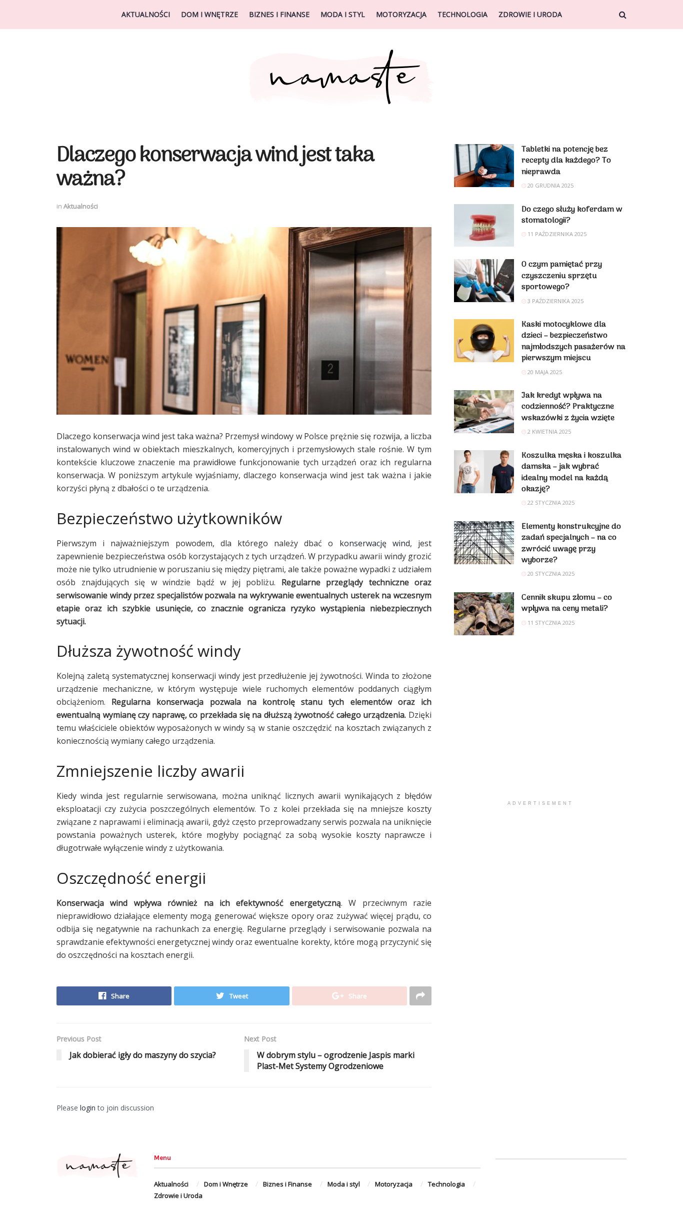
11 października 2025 (556, 234)
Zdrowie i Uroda (530, 14)
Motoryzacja (401, 14)
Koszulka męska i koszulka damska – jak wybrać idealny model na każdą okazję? (572, 472)
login (88, 1107)
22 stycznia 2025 (550, 502)
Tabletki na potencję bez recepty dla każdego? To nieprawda (566, 161)
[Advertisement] (540, 725)
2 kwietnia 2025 (548, 431)
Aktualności (146, 14)
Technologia (463, 14)
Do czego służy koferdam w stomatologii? (572, 215)
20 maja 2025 (544, 372)
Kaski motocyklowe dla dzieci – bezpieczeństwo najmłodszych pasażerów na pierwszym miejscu (574, 341)
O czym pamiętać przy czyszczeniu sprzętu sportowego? (562, 276)
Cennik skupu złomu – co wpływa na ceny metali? (567, 603)
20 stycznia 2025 (550, 573)
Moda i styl (342, 14)
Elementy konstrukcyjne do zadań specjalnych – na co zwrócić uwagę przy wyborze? (571, 543)
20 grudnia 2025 (550, 185)
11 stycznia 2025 (550, 622)
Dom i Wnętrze (209, 14)
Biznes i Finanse (279, 14)
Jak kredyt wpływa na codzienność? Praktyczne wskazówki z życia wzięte (568, 407)
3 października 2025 (555, 301)
